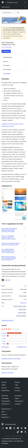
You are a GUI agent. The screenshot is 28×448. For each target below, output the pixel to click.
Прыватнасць (6, 390)
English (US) (23, 302)
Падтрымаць (19, 401)
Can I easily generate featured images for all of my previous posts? (8, 250)
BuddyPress (6, 417)
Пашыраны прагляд (7, 320)
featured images (22, 312)
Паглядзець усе (21, 347)
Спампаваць (6, 51)
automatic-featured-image (20, 306)
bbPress (5, 414)
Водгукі (5, 61)
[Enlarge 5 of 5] (24, 214)
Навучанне (5, 395)
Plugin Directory (6, 7)
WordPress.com (7, 409)
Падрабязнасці (7, 57)
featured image (22, 309)
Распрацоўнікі (6, 401)
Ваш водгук (5, 347)
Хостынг (4, 388)
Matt (4, 412)
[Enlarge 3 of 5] (24, 198)
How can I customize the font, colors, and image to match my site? (9, 237)
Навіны (4, 385)
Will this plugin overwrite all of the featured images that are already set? (9, 258)
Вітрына (17, 382)
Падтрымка (6, 73)
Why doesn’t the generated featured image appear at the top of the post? (9, 230)
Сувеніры (18, 404)
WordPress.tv (6, 404)
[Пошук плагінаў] (18, 12)
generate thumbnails (21, 315)
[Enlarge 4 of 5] (24, 204)
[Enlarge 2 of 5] (24, 190)
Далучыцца (18, 395)
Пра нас (4, 382)
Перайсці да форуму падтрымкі (11, 358)
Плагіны (17, 388)
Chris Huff (8, 47)
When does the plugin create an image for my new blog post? (11, 244)
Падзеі (17, 398)
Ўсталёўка (6, 65)
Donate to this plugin (7, 372)
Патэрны (17, 390)
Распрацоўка (7, 69)
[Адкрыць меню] (25, 2)
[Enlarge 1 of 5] (11, 190)
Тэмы (16, 385)
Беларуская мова (10, 424)
